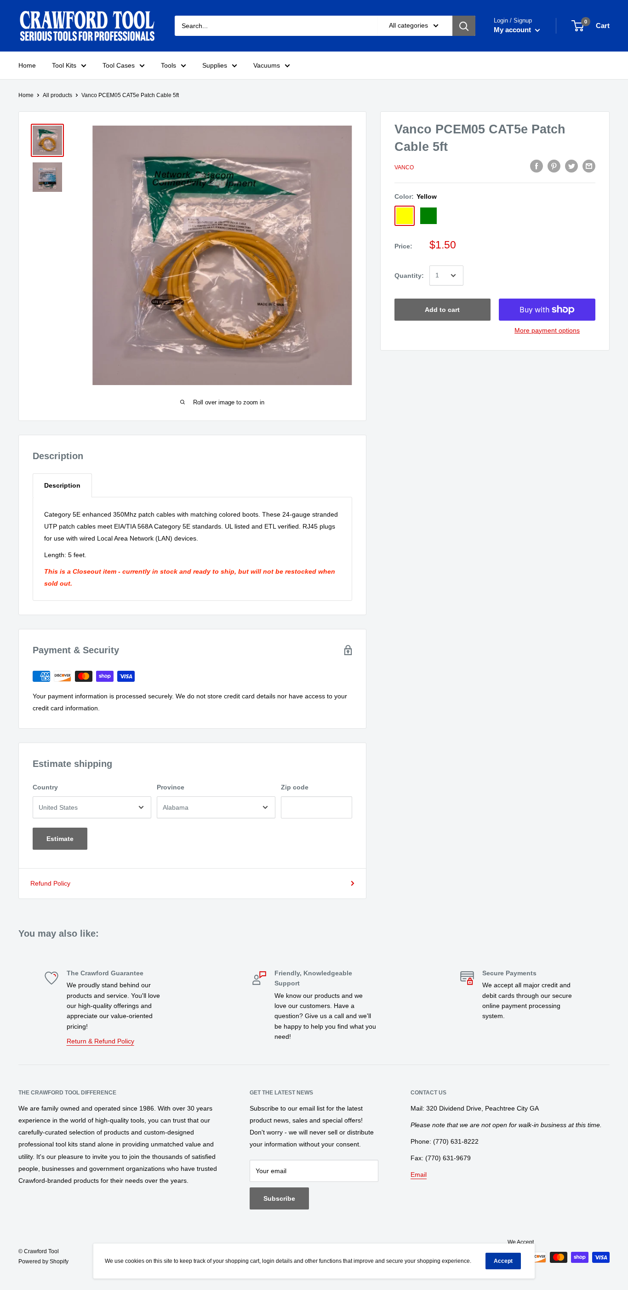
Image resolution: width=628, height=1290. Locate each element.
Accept (503, 1261)
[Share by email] (588, 166)
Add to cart (442, 309)
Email (419, 1174)
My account (513, 30)
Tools (168, 65)
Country (45, 787)
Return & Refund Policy (100, 1041)
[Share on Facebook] (536, 166)
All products (57, 95)
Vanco (404, 167)
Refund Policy (50, 883)
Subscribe (279, 1198)
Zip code (294, 787)
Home (27, 65)
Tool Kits (64, 65)
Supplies (214, 65)
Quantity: (409, 275)
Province (170, 787)
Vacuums (266, 65)
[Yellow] (404, 215)
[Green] (428, 215)
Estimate (60, 838)
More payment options (547, 330)
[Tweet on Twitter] (571, 166)
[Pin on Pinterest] (554, 166)
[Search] (463, 26)
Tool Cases (119, 65)
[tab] (62, 485)
